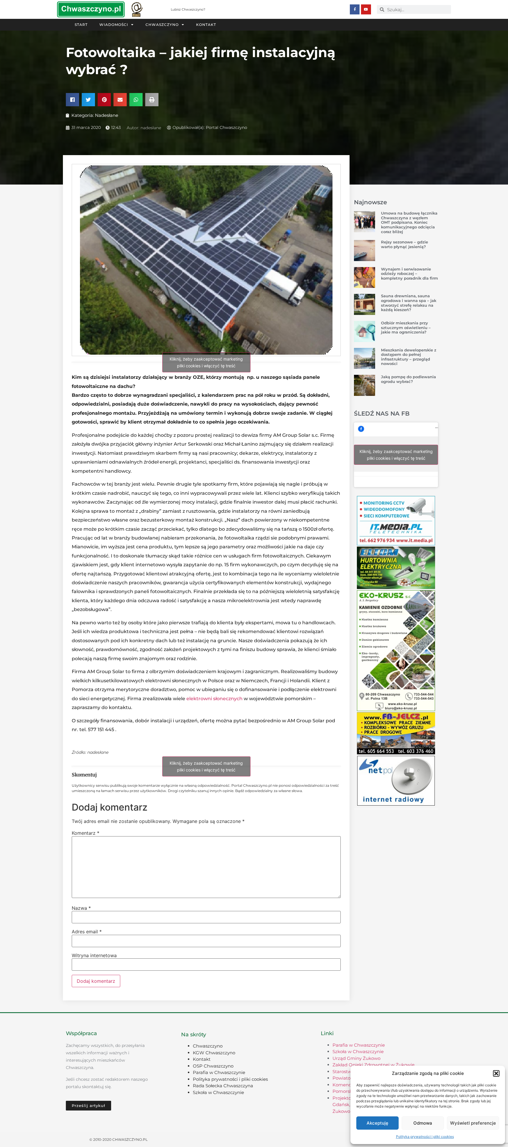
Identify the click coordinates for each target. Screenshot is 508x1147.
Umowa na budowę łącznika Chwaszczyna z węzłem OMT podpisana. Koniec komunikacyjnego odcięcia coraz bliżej (409, 222)
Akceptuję (377, 1123)
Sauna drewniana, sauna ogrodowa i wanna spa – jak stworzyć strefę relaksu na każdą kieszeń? (408, 302)
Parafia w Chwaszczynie (219, 1072)
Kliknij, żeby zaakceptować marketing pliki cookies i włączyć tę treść (206, 362)
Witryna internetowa (94, 955)
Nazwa (81, 908)
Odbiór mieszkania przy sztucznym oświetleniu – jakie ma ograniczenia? (406, 327)
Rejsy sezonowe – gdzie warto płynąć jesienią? (404, 244)
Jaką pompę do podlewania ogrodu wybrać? (408, 379)
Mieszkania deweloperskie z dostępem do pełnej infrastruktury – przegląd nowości (408, 357)
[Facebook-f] (355, 9)
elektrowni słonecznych (214, 698)
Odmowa (422, 1123)
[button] (496, 1073)
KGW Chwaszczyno (214, 1052)
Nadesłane (106, 115)
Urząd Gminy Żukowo (356, 1058)
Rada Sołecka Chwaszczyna (223, 1085)
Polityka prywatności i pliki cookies (425, 1136)
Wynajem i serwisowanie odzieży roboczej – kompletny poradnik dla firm (409, 273)
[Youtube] (366, 9)
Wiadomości (113, 24)
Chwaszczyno (162, 24)
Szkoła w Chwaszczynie (218, 1092)
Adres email (87, 931)
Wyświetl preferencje (473, 1123)
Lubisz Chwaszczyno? (188, 9)
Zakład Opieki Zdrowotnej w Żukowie (373, 1065)
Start (81, 24)
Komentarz (85, 833)
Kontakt (206, 24)
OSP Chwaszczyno (213, 1066)
